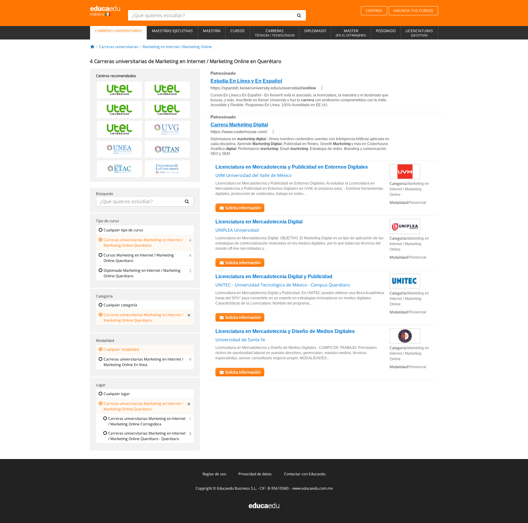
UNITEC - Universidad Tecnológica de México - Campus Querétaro (282, 285)
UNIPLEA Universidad (237, 230)
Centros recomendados (116, 75)
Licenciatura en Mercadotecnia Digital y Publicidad (273, 276)
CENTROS (374, 10)
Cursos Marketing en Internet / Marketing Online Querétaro (139, 257)
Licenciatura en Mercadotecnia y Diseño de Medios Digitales (285, 331)
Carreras (275, 32)
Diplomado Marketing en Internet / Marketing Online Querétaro (142, 273)
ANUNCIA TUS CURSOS (413, 10)
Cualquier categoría (120, 305)
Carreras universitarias (118, 30)
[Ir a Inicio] (92, 46)
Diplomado (315, 30)
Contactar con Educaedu (304, 473)
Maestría (212, 30)
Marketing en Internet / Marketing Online (177, 46)
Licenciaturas (419, 32)
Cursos (237, 30)
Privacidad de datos (255, 473)
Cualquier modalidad (121, 349)
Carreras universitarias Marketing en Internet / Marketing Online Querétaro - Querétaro (146, 436)
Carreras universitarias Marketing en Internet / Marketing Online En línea (143, 362)
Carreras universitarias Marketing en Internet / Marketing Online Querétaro (143, 242)
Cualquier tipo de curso (123, 230)
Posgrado (386, 30)
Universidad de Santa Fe (240, 339)
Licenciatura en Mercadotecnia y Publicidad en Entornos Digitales (291, 167)
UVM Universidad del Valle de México (253, 175)
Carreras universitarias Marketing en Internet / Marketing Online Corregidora (146, 421)
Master (351, 32)
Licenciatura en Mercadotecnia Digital (258, 221)
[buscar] (299, 15)
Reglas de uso (214, 473)
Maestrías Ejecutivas (172, 30)
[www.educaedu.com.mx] (264, 505)
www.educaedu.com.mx (312, 488)
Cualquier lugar (117, 393)
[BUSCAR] (187, 201)
